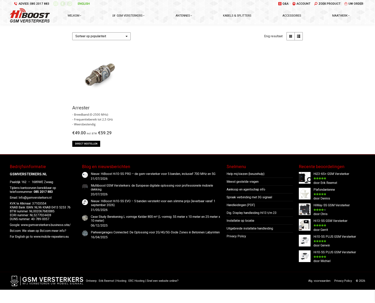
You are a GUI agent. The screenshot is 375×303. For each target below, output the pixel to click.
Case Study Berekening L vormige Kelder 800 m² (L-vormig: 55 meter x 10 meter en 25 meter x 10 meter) (155, 218)
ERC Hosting (137, 281)
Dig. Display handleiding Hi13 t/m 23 (252, 213)
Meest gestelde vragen (243, 181)
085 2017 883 (39, 3)
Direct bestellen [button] (86, 143)
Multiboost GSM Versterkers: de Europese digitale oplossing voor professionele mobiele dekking (152, 187)
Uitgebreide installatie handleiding (250, 228)
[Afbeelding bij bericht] (85, 175)
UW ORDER (355, 3)
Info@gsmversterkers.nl (35, 197)
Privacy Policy (236, 236)
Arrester (81, 108)
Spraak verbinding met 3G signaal (249, 197)
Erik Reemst (106, 281)
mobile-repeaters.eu (55, 236)
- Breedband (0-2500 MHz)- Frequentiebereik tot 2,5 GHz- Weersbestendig (92, 119)
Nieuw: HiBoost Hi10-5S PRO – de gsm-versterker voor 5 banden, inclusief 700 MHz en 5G (153, 174)
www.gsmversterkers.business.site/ (46, 225)
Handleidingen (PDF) (241, 205)
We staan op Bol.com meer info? (44, 231)
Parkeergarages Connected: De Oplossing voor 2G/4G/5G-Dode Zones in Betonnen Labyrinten (155, 232)
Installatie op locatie (240, 220)
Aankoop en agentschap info (246, 189)
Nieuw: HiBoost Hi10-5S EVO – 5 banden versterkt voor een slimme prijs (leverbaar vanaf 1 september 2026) (153, 203)
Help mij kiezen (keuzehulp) (245, 174)
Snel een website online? (163, 281)
